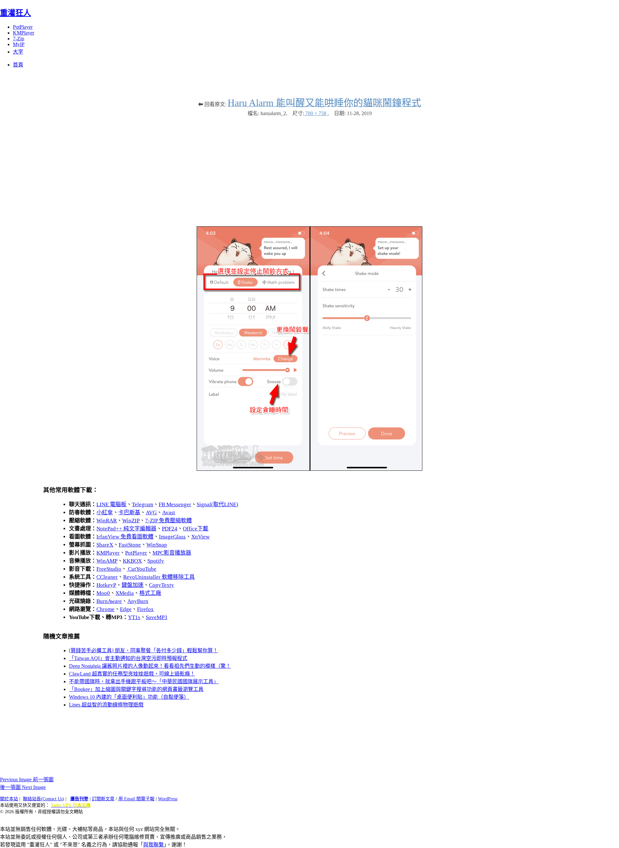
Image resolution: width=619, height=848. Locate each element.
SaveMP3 (156, 617)
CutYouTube (141, 569)
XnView (200, 537)
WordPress (167, 798)
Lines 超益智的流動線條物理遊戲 (106, 704)
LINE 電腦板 (111, 504)
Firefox (145, 609)
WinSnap (156, 545)
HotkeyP (106, 585)
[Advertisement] (309, 168)
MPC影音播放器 (171, 553)
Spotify (155, 561)
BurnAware (109, 601)
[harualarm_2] (309, 469)
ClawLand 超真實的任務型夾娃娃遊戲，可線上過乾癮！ (132, 673)
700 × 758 (316, 113)
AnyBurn (137, 601)
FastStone (130, 545)
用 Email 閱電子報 (136, 798)
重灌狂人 (15, 13)
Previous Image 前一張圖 (27, 779)
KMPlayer (23, 32)
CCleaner (107, 577)
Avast (168, 512)
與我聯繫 (153, 844)
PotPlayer (23, 27)
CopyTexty (161, 585)
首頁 (18, 64)
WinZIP (131, 521)
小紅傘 (104, 512)
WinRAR (106, 521)
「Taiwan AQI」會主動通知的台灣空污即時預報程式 (128, 658)
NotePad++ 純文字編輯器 (126, 529)
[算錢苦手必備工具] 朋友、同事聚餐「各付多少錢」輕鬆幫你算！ (143, 650)
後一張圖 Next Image (23, 787)
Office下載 (195, 529)
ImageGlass (172, 537)
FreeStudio (108, 569)
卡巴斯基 (129, 512)
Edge (126, 609)
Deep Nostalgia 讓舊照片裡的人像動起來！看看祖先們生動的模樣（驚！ (150, 666)
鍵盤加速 (132, 585)
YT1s (134, 617)
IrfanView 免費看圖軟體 (124, 537)
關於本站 (9, 798)
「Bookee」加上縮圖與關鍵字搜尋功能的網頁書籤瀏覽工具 (136, 689)
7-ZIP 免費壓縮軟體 (168, 521)
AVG (151, 512)
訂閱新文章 (103, 798)
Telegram (142, 504)
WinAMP (106, 561)
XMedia (124, 593)
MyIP (19, 44)
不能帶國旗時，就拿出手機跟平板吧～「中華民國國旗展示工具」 (144, 681)
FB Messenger (175, 504)
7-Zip (18, 38)
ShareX (104, 545)
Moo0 (103, 593)
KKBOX (132, 561)
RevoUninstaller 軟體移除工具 (159, 577)
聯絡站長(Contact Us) (43, 798)
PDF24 (169, 529)
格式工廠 (150, 593)
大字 (18, 51)
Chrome (105, 609)
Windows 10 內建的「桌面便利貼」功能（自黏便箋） (129, 697)
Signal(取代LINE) (217, 504)
